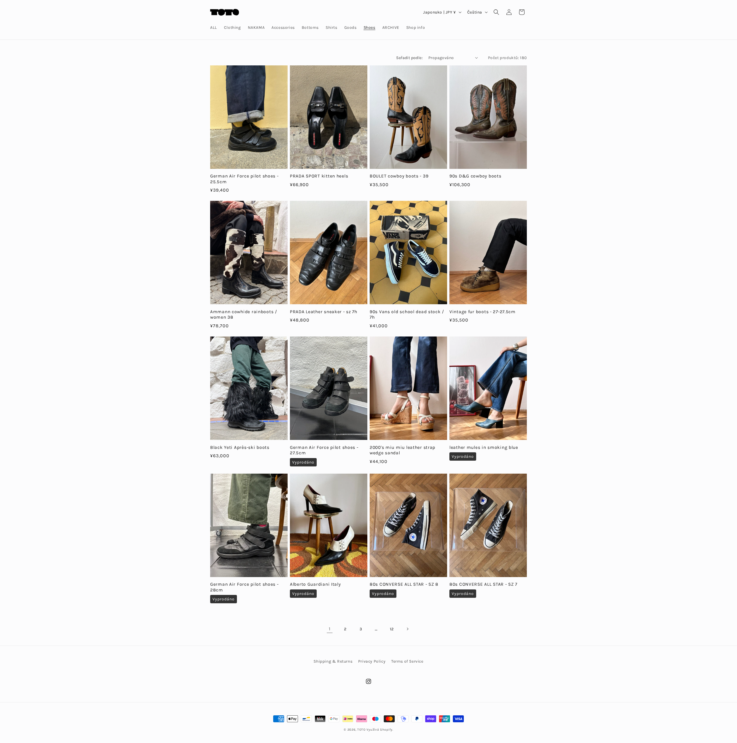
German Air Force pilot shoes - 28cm (244, 587)
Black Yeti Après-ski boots (239, 447)
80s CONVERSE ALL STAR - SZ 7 (483, 584)
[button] (496, 12)
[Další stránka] (407, 629)
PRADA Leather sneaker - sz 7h (323, 311)
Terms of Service (407, 661)
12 (392, 629)
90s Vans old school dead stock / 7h (407, 314)
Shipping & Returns (333, 661)
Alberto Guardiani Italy (315, 584)
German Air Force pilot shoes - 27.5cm (324, 450)
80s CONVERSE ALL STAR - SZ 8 (404, 584)
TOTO (361, 729)
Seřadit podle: (409, 57)
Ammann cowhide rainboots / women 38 (243, 314)
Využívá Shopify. (379, 729)
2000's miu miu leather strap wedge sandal (402, 450)
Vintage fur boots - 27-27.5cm (482, 311)
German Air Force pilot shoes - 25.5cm (244, 178)
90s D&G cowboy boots (475, 176)
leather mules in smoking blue (483, 447)
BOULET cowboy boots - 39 (399, 176)
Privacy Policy (371, 661)
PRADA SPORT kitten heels (319, 176)
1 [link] (329, 629)
